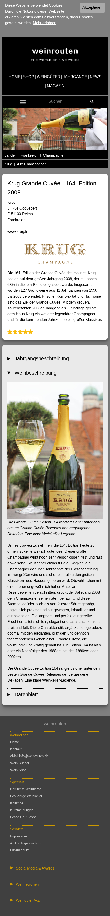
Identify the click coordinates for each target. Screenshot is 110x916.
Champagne (53, 155)
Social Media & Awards (35, 868)
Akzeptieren (92, 7)
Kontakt (16, 749)
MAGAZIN (55, 85)
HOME (14, 76)
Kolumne (16, 803)
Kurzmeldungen (21, 810)
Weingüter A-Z (28, 900)
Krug (8, 164)
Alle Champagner (31, 164)
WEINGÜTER (48, 76)
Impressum (18, 836)
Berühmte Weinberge (25, 789)
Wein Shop (18, 770)
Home (14, 742)
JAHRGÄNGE (75, 76)
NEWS (95, 76)
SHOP (28, 76)
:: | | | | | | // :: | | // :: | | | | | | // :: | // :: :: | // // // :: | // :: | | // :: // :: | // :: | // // (54, 885)
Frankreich (29, 155)
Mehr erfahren (44, 23)
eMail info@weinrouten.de (29, 756)
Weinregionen (27, 884)
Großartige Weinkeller (26, 796)
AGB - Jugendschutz (25, 843)
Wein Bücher (19, 763)
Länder (10, 155)
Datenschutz (19, 850)
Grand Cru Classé (23, 817)
